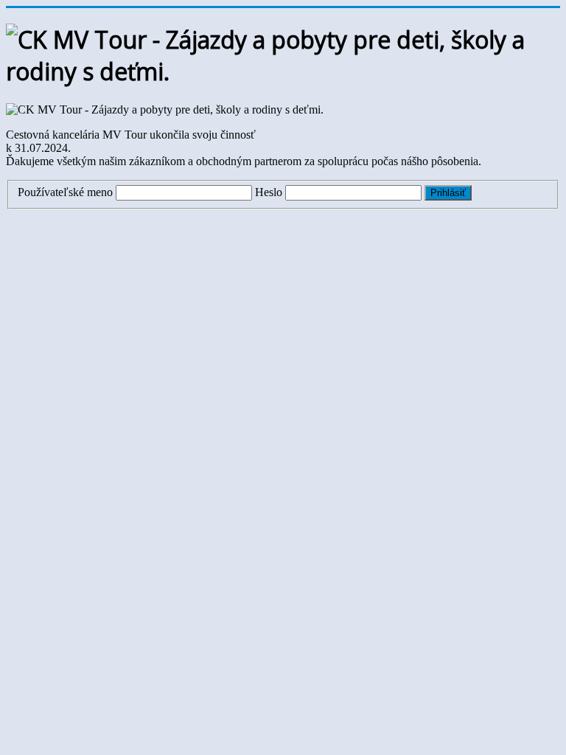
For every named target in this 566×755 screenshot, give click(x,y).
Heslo (268, 192)
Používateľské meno (65, 192)
